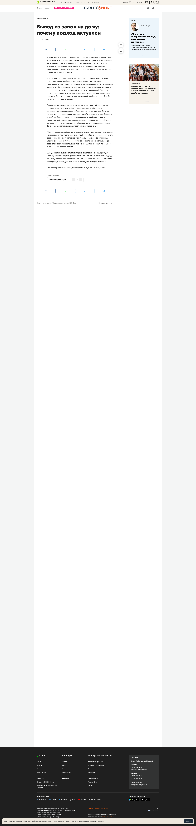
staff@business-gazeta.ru (139, 784)
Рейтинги (91, 769)
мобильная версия (95, 800)
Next (157, 55)
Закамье (47, 8)
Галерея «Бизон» (93, 782)
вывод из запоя (65, 72)
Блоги (39, 769)
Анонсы (64, 762)
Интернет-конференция (95, 762)
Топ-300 (90, 785)
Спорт (42, 755)
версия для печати (107, 203)
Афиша (39, 762)
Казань (125, 2)
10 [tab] (148, 101)
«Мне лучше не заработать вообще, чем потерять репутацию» (143, 38)
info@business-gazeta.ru (139, 769)
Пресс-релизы (44, 19)
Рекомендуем (135, 83)
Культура (67, 755)
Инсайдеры (91, 772)
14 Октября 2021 (42, 40)
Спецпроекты (93, 778)
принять (188, 821)
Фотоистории (66, 772)
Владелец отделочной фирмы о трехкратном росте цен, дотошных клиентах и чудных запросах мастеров (143, 47)
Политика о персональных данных (98, 808)
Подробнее (100, 821)
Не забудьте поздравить (96, 765)
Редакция (40, 778)
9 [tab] (147, 101)
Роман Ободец (146, 26)
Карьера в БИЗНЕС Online (45, 782)
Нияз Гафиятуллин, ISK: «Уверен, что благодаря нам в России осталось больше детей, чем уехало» (143, 89)
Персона (39, 765)
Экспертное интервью (100, 755)
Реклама (65, 778)
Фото (64, 769)
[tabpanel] (144, 37)
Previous (131, 55)
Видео (64, 765)
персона (133, 20)
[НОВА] (64, 8)
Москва (139, 2)
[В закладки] (121, 44)
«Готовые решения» (147, 28)
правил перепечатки (108, 816)
